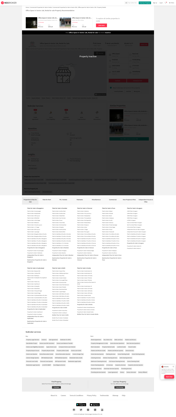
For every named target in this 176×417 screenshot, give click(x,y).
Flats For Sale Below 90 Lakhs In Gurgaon (136, 241)
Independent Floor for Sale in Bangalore (35, 256)
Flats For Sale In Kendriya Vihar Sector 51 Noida (86, 283)
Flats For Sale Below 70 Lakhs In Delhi (60, 300)
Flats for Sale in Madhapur (33, 275)
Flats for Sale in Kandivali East (59, 229)
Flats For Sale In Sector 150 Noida (84, 293)
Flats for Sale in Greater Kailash (59, 278)
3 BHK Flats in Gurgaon (132, 215)
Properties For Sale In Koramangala (35, 250)
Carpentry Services (120, 365)
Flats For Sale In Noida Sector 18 (84, 286)
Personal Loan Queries (46, 361)
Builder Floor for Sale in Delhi (60, 315)
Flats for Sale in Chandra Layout (34, 225)
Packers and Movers (130, 339)
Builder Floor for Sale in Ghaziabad (60, 320)
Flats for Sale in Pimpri (107, 229)
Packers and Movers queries (115, 350)
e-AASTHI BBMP (46, 365)
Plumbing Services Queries (98, 372)
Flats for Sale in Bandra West (58, 231)
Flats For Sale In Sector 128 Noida (84, 290)
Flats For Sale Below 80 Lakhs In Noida (86, 300)
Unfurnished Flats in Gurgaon (134, 227)
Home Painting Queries (138, 354)
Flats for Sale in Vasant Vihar (58, 271)
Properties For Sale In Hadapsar (109, 250)
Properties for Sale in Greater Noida (85, 312)
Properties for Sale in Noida (84, 304)
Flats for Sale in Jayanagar (33, 231)
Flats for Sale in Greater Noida (84, 295)
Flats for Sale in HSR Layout (33, 215)
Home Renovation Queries (63, 354)
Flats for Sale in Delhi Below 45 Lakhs (60, 294)
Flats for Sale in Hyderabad (35, 268)
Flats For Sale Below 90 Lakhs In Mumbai (61, 241)
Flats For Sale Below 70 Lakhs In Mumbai (61, 236)
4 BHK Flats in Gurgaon (132, 218)
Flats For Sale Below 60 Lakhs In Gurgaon (136, 234)
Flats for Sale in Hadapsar (108, 218)
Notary (122, 372)
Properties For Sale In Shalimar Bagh (85, 250)
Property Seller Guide (63, 350)
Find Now (56, 387)
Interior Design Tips (78, 354)
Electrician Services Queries (111, 368)
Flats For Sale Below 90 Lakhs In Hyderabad (37, 307)
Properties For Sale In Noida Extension (86, 307)
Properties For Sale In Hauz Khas (59, 310)
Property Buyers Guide (48, 350)
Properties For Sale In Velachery (84, 253)
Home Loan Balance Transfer (65, 343)
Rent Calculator (95, 347)
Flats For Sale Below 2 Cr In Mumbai (60, 245)
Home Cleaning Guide (133, 361)
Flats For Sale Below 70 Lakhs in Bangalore (37, 241)
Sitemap (115, 395)
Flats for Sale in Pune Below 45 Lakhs (110, 234)
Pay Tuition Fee (108, 339)
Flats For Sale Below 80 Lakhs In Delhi (60, 303)
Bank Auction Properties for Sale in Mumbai (62, 259)
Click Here (101, 25)
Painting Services (110, 354)
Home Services (130, 350)
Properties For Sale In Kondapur (34, 314)
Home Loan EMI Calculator (47, 343)
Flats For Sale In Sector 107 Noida (84, 288)
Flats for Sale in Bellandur (33, 222)
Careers (63, 395)
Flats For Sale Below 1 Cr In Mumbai (60, 243)
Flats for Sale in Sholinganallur (84, 220)
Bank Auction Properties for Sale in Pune (111, 259)
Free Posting (119, 387)
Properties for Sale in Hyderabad (36, 309)
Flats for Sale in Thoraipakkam (84, 218)
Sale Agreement (53, 339)
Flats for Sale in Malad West (58, 215)
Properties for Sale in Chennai (85, 248)
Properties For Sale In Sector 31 (134, 246)
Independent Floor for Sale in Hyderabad (35, 317)
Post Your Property (145, 3)
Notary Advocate (131, 372)
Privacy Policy (91, 395)
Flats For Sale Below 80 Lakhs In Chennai (86, 243)
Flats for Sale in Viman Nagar (108, 227)
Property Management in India (99, 343)
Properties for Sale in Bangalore (36, 248)
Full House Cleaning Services (117, 361)
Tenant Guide (132, 347)
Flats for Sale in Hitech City (33, 281)
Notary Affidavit (143, 372)
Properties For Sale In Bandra (59, 253)
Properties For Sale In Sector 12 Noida (85, 309)
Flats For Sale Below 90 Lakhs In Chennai (86, 245)
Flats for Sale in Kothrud (107, 222)
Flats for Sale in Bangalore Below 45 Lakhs (37, 234)
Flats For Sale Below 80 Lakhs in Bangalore (37, 243)
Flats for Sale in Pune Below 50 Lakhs (110, 236)
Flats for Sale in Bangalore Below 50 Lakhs (37, 236)
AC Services (110, 365)
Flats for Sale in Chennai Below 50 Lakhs (86, 236)
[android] (81, 404)
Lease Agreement (113, 372)
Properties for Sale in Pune (109, 248)
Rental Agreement (96, 339)
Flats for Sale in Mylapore (83, 225)
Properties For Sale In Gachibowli (35, 312)
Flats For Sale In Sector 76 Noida (84, 280)
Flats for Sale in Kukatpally (33, 286)
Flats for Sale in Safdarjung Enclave (60, 273)
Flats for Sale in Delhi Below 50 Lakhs (60, 296)
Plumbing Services (126, 368)
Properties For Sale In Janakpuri (59, 312)
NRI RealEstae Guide (46, 358)
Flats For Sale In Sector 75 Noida (84, 278)
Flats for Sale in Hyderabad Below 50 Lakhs (37, 297)
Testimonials (104, 395)
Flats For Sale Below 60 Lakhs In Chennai (86, 238)
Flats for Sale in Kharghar (58, 227)
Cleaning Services (96, 358)
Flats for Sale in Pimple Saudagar (109, 225)
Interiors (44, 339)
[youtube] (102, 409)
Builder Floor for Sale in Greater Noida (87, 314)
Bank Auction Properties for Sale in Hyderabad (37, 322)
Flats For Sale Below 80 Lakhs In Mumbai (61, 238)
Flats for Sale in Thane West (58, 222)
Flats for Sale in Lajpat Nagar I (59, 291)
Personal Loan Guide (32, 361)
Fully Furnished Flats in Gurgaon (134, 222)
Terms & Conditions (76, 395)
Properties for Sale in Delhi (59, 307)
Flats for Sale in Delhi (58, 268)
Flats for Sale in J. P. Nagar (33, 227)
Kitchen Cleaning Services (110, 358)
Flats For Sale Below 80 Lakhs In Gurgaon (136, 238)
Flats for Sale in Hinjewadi (108, 231)
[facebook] (74, 409)
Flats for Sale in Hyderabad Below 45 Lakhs (37, 295)
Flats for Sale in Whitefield (33, 218)
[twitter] (81, 409)
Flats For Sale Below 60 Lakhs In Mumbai (61, 234)
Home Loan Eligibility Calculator (35, 347)
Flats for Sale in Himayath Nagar (34, 290)
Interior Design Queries (32, 358)
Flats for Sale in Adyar (82, 227)
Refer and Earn (119, 339)
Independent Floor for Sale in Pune (111, 255)
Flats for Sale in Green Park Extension (60, 284)
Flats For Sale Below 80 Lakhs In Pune (110, 243)
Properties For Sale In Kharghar (59, 250)
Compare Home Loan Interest (67, 347)
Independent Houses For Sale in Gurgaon (136, 231)
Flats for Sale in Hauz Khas (58, 275)
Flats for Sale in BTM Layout (33, 229)
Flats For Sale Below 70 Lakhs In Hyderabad (37, 302)
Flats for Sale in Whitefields (33, 288)
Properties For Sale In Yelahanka (34, 253)
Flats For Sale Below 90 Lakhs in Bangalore (37, 245)
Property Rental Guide (108, 347)
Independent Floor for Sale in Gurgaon (136, 229)
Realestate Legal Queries (33, 365)
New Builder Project (31, 343)
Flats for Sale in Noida (84, 268)
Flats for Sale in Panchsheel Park (59, 289)
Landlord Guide (121, 347)
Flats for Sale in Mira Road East (59, 225)
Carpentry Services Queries (135, 365)
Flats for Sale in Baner (107, 215)
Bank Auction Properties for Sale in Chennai (86, 259)
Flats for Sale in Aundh (107, 220)
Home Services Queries (97, 354)
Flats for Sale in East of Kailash (59, 287)
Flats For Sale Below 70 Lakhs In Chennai (86, 241)
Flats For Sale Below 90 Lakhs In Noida (86, 302)
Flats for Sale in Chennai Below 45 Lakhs (86, 234)
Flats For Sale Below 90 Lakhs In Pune (110, 245)
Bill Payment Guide (60, 361)
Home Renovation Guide (46, 354)
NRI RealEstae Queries (61, 358)
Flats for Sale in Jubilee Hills (33, 273)
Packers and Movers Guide (98, 350)
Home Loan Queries (31, 354)
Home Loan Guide (76, 350)
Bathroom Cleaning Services (98, 361)
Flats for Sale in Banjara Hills (33, 271)
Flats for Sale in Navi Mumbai (59, 218)
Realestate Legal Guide (74, 361)
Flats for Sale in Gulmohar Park (59, 282)
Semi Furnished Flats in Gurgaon (134, 225)
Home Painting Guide (123, 354)
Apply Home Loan (51, 347)
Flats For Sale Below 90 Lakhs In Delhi (60, 305)
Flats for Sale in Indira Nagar (33, 220)
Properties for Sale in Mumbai (60, 248)
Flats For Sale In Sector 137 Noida (84, 275)
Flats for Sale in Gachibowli (33, 284)
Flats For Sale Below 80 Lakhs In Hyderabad (37, 304)
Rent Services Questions (133, 343)
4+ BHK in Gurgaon (131, 220)
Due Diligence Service (59, 365)
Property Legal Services (32, 339)
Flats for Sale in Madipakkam (83, 215)
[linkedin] (95, 409)
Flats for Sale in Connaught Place (59, 280)
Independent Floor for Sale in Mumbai (62, 255)
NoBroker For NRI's (65, 339)
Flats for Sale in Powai (57, 220)
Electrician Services (96, 368)
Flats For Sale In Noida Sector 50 (84, 273)
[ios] (95, 404)
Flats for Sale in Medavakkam (84, 222)
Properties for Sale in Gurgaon (135, 243)
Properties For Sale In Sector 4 (134, 248)
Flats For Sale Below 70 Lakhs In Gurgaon (136, 236)
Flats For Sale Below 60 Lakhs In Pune (110, 238)
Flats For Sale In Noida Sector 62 (84, 271)
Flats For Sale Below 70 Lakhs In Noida (86, 297)
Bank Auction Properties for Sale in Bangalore (37, 261)
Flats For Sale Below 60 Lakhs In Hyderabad (37, 300)
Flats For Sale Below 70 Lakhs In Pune (110, 241)
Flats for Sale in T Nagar (82, 229)
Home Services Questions (117, 343)
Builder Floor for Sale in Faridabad (60, 318)
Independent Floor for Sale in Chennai (87, 255)
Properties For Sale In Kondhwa (109, 253)
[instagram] (88, 409)
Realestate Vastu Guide (76, 358)
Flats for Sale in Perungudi (83, 231)
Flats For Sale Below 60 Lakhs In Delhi (60, 298)
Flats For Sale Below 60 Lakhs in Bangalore (37, 238)
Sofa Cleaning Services (126, 358)
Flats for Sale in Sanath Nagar (34, 293)
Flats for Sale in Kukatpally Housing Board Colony (37, 278)
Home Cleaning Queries (97, 365)
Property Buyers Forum (32, 350)
